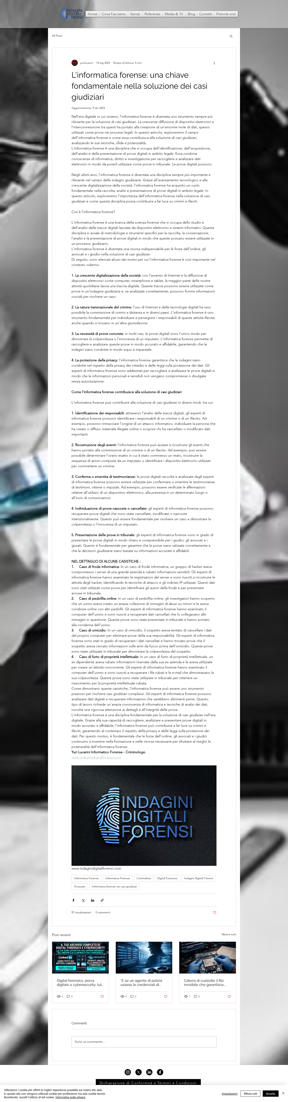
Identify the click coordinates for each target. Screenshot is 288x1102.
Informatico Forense (86, 878)
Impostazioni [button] (229, 1094)
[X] (138, 1072)
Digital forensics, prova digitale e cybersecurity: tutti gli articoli (80, 982)
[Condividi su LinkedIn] (92, 900)
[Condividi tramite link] (102, 900)
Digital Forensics (167, 878)
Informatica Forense (117, 878)
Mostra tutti (229, 934)
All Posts (57, 35)
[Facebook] (160, 1072)
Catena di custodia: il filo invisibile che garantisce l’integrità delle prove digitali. (207, 982)
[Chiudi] (283, 1093)
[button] (231, 35)
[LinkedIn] (149, 1072)
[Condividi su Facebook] (73, 900)
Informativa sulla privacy (70, 1097)
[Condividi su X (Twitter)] (83, 900)
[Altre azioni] (214, 62)
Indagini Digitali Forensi (198, 878)
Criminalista (144, 878)
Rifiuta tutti (250, 1094)
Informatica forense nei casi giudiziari (114, 886)
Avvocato (79, 886)
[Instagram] (128, 1072)
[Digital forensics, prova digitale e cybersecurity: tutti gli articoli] (80, 958)
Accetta (270, 1094)
